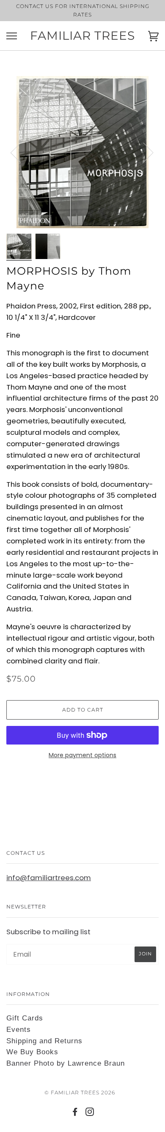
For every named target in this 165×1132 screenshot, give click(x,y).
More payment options (82, 755)
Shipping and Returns (44, 1041)
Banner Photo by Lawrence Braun (65, 1063)
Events (18, 1030)
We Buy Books (32, 1052)
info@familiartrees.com (48, 878)
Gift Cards (24, 1018)
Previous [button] (20, 152)
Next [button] (143, 152)
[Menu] (11, 36)
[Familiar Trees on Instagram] (89, 1113)
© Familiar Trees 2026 (79, 1092)
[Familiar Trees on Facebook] (75, 1113)
